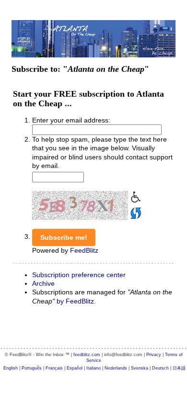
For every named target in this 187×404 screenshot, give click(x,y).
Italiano (93, 368)
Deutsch (160, 368)
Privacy (153, 354)
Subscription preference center (79, 275)
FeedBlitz (84, 250)
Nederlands (116, 368)
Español (74, 368)
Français (54, 368)
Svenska (139, 368)
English (10, 368)
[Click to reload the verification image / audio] (134, 212)
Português (32, 368)
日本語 (179, 368)
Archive (43, 283)
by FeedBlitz (75, 301)
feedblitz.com (86, 354)
